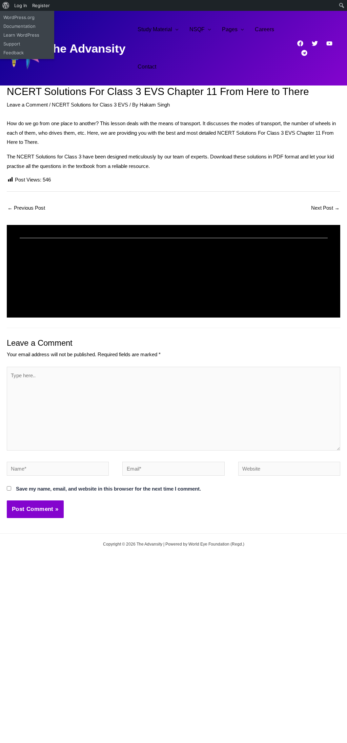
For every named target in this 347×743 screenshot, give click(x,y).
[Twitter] (315, 43)
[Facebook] (300, 43)
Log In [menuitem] (20, 5)
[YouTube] (329, 43)
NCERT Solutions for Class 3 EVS (90, 105)
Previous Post (26, 208)
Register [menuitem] (41, 5)
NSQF (197, 29)
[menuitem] (6, 5)
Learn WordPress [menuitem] (21, 35)
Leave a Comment (27, 105)
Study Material (155, 29)
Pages (230, 29)
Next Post (325, 208)
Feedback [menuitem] (13, 52)
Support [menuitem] (11, 43)
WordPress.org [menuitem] (19, 17)
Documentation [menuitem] (19, 26)
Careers (264, 29)
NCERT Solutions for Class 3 (49, 156)
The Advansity (85, 48)
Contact (147, 67)
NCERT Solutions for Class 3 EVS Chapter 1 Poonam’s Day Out (87, 277)
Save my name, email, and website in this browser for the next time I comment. (108, 489)
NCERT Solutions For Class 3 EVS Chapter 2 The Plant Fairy (252, 277)
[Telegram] (304, 53)
